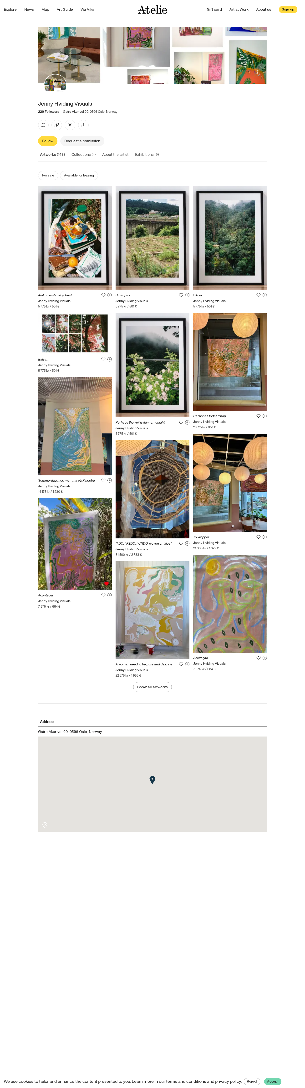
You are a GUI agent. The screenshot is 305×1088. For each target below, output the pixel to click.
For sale (48, 175)
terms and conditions (186, 1081)
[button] (152, 780)
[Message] (43, 125)
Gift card (214, 9)
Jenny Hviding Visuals (54, 301)
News (29, 9)
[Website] (56, 125)
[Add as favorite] (103, 295)
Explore (10, 9)
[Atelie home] (152, 9)
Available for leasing (79, 175)
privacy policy (228, 1081)
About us (263, 9)
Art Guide (65, 9)
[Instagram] (70, 125)
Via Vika (87, 9)
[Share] (83, 125)
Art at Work (239, 9)
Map (45, 9)
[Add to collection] (109, 295)
